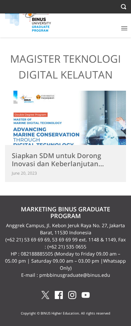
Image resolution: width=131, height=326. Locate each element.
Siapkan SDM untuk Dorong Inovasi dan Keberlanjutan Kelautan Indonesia (56, 163)
